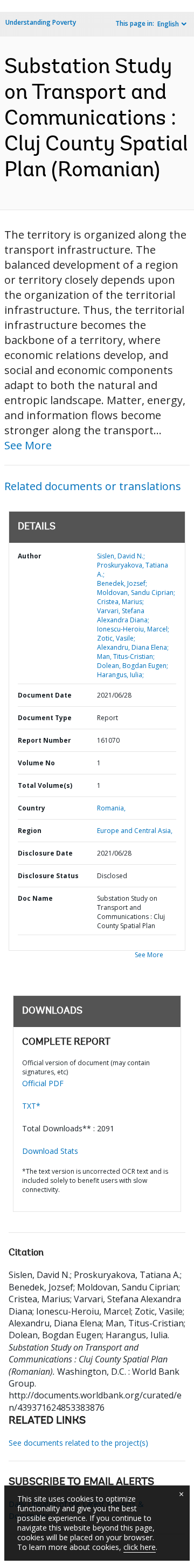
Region (29, 830)
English (168, 23)
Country (31, 808)
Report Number (44, 740)
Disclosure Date (45, 853)
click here (139, 1547)
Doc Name (35, 898)
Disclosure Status (48, 875)
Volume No (36, 762)
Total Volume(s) (45, 785)
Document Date (45, 695)
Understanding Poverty (40, 22)
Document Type (45, 717)
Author (29, 556)
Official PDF (43, 1083)
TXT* (31, 1106)
